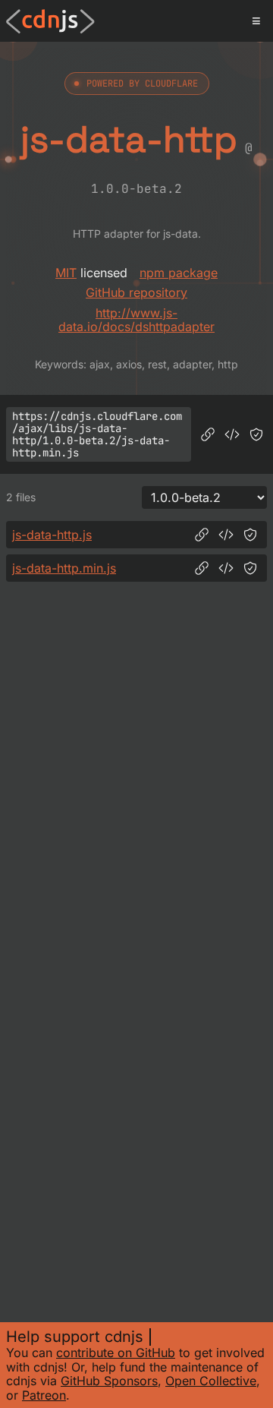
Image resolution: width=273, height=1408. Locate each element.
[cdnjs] (50, 21)
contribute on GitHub (115, 1352)
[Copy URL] (207, 434)
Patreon (44, 1395)
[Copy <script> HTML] (232, 434)
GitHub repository (136, 292)
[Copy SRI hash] (256, 434)
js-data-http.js (52, 534)
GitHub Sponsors (109, 1380)
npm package (179, 272)
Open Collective (210, 1380)
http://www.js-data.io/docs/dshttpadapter (136, 319)
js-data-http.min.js (64, 568)
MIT (66, 272)
